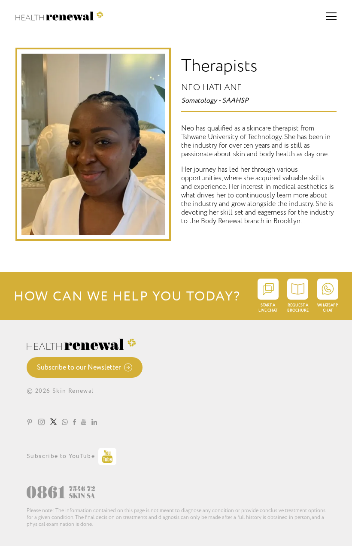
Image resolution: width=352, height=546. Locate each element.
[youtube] (83, 421)
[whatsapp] (65, 421)
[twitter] (53, 421)
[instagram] (41, 421)
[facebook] (74, 421)
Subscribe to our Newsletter (79, 367)
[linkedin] (94, 421)
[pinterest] (30, 421)
